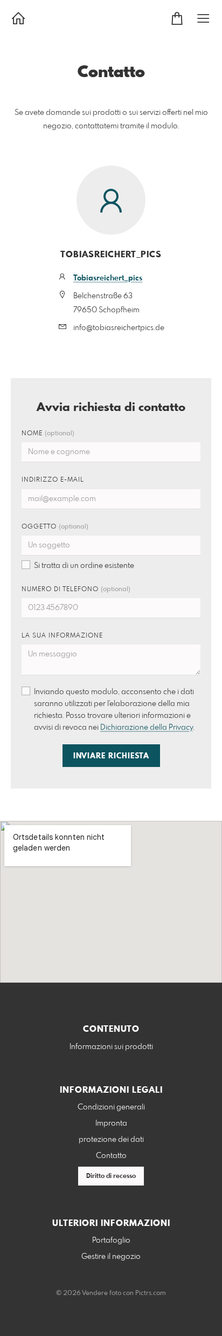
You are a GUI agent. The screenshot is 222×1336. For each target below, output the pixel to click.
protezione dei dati (111, 1139)
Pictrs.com (150, 1293)
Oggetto (55, 527)
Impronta (111, 1123)
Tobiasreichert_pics (107, 278)
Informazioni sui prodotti (111, 1047)
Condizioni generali (111, 1107)
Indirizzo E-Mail (53, 480)
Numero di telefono (76, 589)
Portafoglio (111, 1240)
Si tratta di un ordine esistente (84, 566)
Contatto (111, 1156)
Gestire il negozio (111, 1256)
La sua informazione (62, 636)
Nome (48, 433)
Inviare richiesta (111, 756)
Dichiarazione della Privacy (146, 727)
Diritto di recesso (111, 1176)
